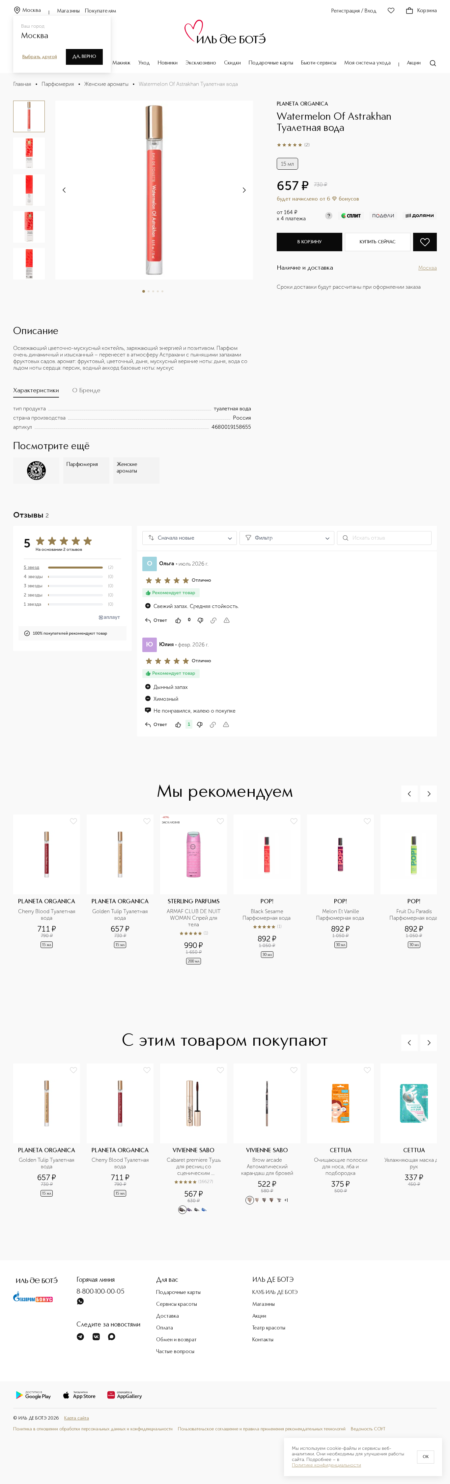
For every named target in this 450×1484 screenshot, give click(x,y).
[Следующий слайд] (64, 190)
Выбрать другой (39, 57)
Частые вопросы (175, 1351)
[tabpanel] (132, 417)
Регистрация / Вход (354, 11)
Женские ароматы (106, 84)
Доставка (167, 1316)
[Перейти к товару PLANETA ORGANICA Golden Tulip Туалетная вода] (123, 890)
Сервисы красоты (176, 1304)
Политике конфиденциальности (326, 1465)
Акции (414, 63)
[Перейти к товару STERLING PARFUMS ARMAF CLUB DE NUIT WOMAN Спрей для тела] (197, 890)
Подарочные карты (271, 63)
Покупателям (100, 11)
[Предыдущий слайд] (409, 794)
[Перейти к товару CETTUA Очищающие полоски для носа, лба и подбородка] (343, 1138)
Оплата (164, 1328)
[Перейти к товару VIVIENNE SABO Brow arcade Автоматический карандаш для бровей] (270, 1138)
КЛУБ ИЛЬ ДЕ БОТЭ (275, 1292)
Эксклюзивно (200, 63)
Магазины (68, 11)
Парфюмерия (58, 84)
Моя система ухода (367, 63)
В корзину (309, 242)
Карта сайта (76, 1418)
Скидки (232, 63)
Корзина (427, 10)
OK (426, 1457)
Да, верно (84, 56)
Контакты (262, 1340)
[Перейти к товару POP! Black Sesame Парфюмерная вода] (270, 890)
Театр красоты (268, 1328)
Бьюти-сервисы (318, 63)
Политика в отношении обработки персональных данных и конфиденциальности (93, 1429)
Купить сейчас (378, 242)
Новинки (168, 63)
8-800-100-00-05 (100, 1292)
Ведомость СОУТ (368, 1429)
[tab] (36, 392)
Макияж (121, 63)
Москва (31, 10)
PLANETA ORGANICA (302, 104)
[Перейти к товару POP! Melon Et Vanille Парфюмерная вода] (343, 890)
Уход (144, 63)
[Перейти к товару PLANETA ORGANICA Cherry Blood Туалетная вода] (50, 890)
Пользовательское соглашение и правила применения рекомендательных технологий (262, 1429)
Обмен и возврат (176, 1340)
